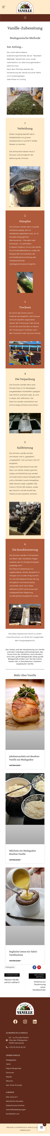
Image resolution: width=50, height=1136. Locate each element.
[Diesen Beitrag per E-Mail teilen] (44, 967)
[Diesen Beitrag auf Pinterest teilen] (39, 967)
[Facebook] (15, 1021)
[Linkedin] (34, 1021)
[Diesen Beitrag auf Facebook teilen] (34, 967)
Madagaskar (10, 967)
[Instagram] (25, 1021)
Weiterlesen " (15, 765)
